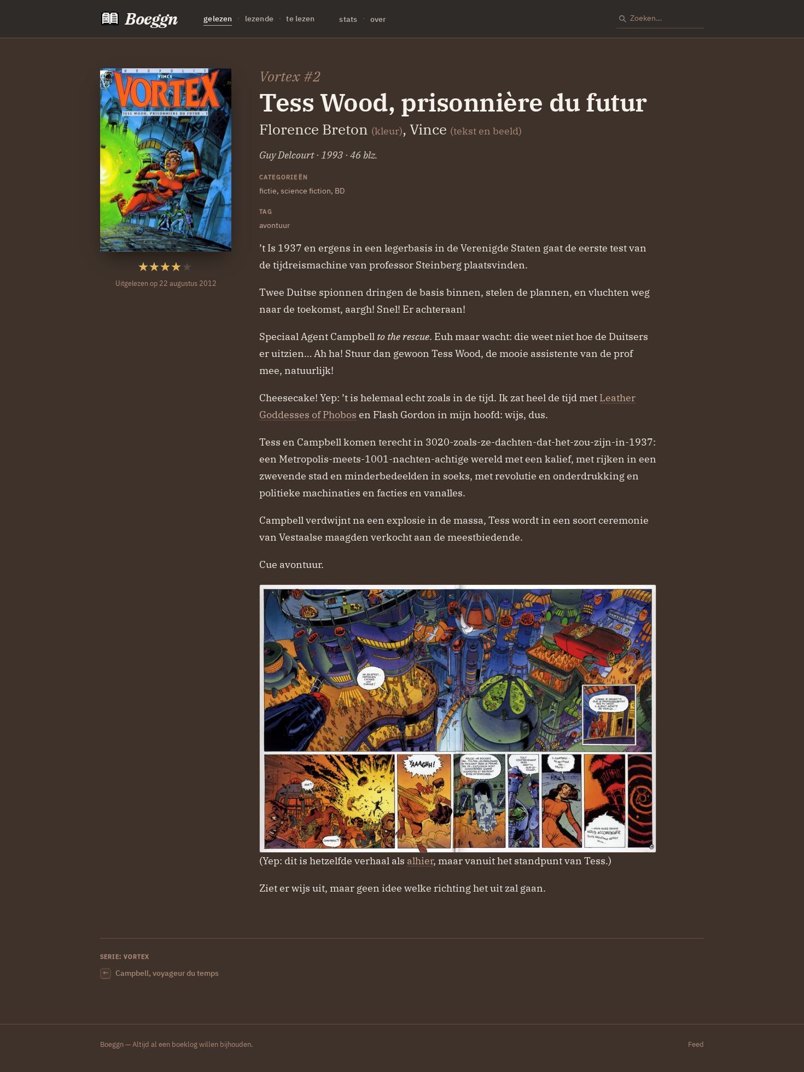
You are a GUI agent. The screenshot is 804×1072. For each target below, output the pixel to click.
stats (348, 19)
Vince (428, 129)
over (378, 19)
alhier (420, 860)
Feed (696, 1044)
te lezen (300, 19)
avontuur (274, 225)
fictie (268, 190)
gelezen (217, 19)
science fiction (306, 190)
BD (340, 190)
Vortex (279, 76)
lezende (259, 19)
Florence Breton (313, 129)
